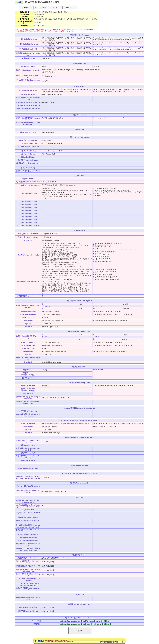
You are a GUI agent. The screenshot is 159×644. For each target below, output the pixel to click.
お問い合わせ (69, 7)
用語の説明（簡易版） (40, 7)
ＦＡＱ (55, 7)
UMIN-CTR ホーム (26, 7)
